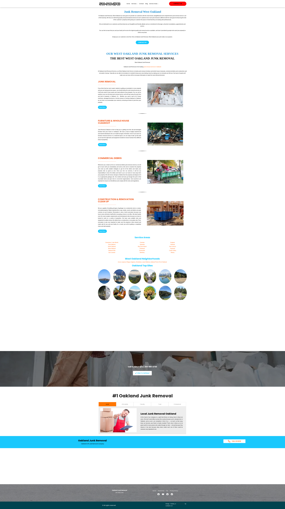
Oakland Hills (111, 250)
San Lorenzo (172, 246)
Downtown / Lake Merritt (111, 242)
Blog (146, 4)
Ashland (172, 244)
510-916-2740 (151, 367)
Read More (102, 107)
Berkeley (142, 252)
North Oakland (112, 246)
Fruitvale (142, 242)
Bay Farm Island (142, 246)
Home (128, 4)
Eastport (172, 242)
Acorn (119, 262)
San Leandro (111, 252)
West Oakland (112, 248)
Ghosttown (139, 262)
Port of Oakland (163, 262)
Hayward (172, 248)
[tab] (107, 404)
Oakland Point (154, 262)
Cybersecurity (180, 503)
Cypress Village (126, 262)
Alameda (142, 244)
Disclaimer (161, 491)
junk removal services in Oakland (152, 66)
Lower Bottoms (146, 262)
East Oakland (111, 244)
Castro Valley (172, 250)
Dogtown (133, 262)
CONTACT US (142, 42)
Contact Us (178, 3)
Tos (167, 491)
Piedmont (142, 248)
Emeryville (142, 250)
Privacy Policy (174, 491)
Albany (172, 252)
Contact (141, 4)
